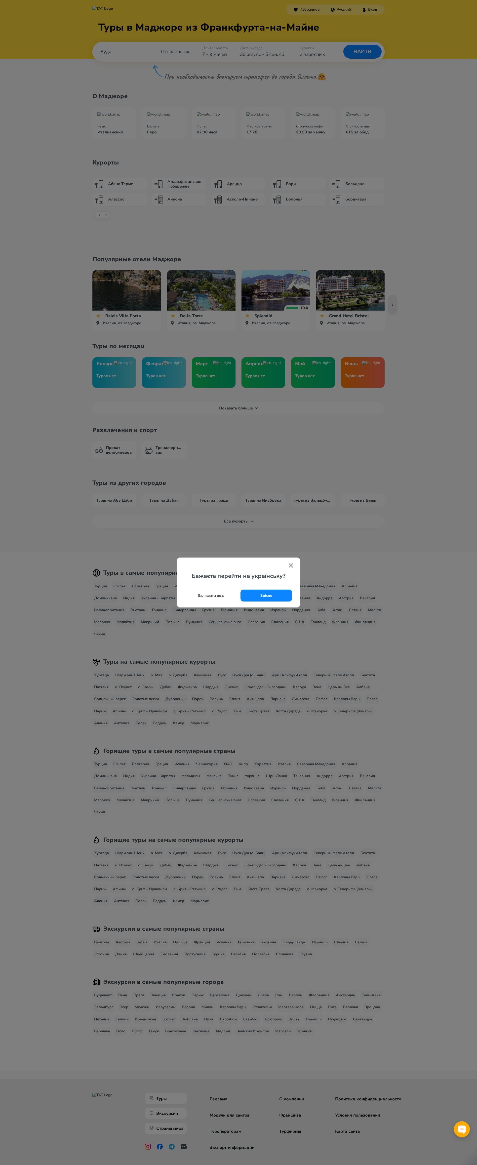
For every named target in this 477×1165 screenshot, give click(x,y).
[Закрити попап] (291, 565)
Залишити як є (211, 595)
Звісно (266, 595)
